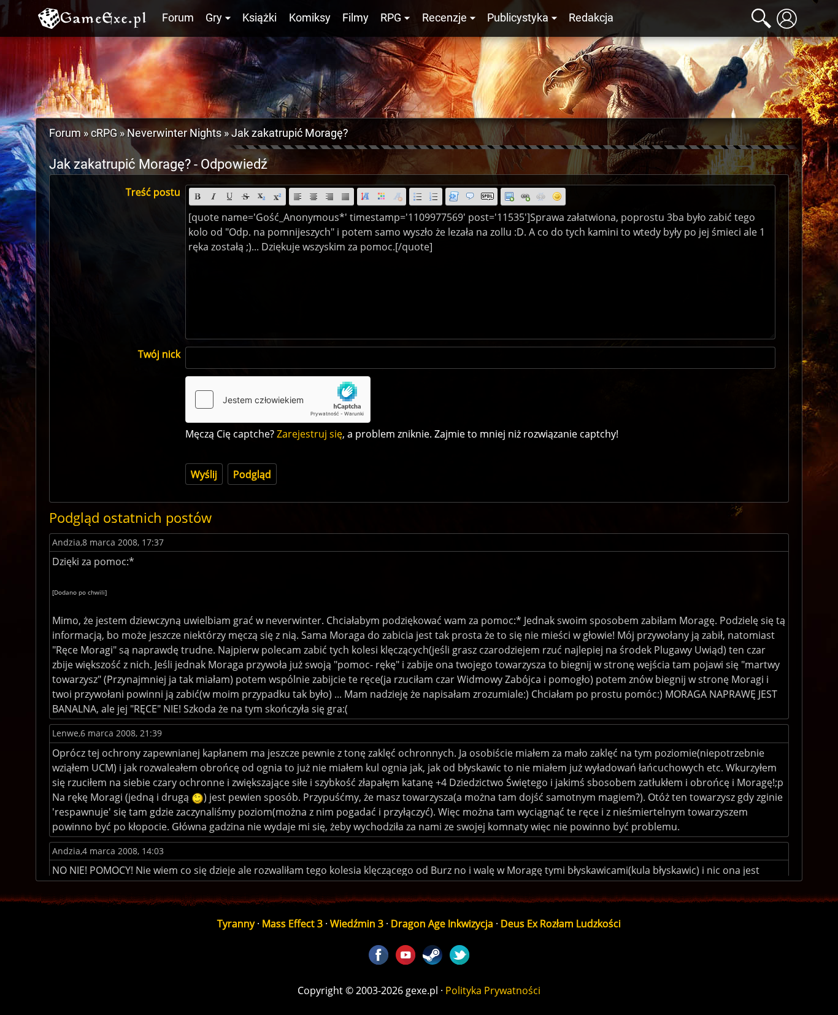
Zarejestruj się (309, 434)
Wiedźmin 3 (356, 923)
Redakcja (591, 18)
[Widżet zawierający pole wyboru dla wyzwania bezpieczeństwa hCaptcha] (278, 399)
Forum (178, 18)
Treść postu (153, 192)
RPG (390, 18)
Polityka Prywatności (492, 990)
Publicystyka (517, 18)
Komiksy (310, 18)
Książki (259, 18)
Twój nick (159, 354)
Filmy (355, 18)
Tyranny (236, 923)
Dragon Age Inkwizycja (442, 923)
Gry (214, 18)
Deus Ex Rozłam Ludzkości (561, 923)
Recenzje (444, 18)
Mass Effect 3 (292, 923)
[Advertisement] (419, 74)
